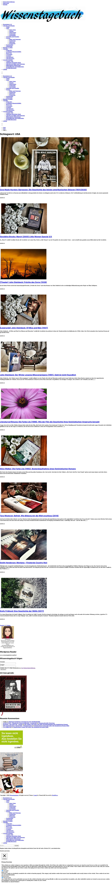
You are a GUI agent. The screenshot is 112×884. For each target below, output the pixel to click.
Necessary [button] (4, 869)
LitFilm (5, 69)
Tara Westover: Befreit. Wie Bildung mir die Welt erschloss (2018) (29, 516)
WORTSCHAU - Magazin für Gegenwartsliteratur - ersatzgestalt (20, 723)
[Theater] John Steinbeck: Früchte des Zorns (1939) (23, 282)
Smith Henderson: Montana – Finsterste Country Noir (23, 563)
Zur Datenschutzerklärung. (28, 668)
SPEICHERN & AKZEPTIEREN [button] (10, 881)
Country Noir (9, 61)
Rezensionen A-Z (7, 24)
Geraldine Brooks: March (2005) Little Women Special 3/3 (26, 237)
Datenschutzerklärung (9, 2)
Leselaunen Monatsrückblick (13, 51)
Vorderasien (12, 34)
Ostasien (11, 31)
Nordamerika (9, 45)
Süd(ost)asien (12, 32)
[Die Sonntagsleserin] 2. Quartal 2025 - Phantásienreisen (17, 725)
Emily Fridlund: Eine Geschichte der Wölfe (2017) (22, 611)
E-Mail (2, 665)
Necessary (6, 870)
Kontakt (5, 4)
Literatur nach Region (9, 25)
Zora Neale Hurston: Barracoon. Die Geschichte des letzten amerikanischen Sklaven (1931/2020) (43, 190)
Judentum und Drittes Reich (13, 62)
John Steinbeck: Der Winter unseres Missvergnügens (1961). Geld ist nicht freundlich (38, 375)
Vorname (2, 661)
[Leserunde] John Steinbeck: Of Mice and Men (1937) (24, 328)
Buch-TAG (9, 53)
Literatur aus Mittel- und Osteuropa (15, 64)
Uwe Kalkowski (7, 727)
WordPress (55, 795)
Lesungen (8, 55)
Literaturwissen (10, 58)
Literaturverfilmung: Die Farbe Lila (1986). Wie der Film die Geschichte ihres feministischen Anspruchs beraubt (49, 422)
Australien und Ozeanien (12, 36)
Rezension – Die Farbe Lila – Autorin (12, 724)
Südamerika (9, 46)
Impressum (6, 3)
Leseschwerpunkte (8, 60)
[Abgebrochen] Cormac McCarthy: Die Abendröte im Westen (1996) (51, 725)
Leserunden (9, 54)
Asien (7, 28)
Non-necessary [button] (5, 876)
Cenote (35, 795)
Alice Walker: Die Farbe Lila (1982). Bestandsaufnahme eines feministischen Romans (38, 469)
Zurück (2, 625)
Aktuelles (5, 49)
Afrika (8, 27)
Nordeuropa (12, 40)
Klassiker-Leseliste (7, 47)
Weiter (8, 625)
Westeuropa (12, 43)
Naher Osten (12, 29)
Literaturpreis (9, 57)
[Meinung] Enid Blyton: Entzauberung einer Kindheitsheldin (24, 721)
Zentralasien (12, 35)
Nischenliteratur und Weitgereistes (15, 66)
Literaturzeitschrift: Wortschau (46, 723)
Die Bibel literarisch (11, 68)
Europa (8, 38)
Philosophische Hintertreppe (13, 65)
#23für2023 (9, 50)
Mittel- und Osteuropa (15, 39)
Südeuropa (12, 42)
